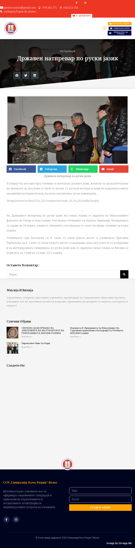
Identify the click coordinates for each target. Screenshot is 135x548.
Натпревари (67, 51)
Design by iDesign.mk (119, 543)
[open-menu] (104, 28)
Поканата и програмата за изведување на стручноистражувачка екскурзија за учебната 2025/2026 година (96, 330)
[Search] (124, 274)
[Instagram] (85, 3)
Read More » (27, 337)
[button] (17, 75)
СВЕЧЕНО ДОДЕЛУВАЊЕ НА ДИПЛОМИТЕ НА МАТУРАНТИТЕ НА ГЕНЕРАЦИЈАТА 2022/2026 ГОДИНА (43, 330)
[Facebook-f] (76, 3)
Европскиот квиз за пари (36, 343)
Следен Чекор (100, 507)
